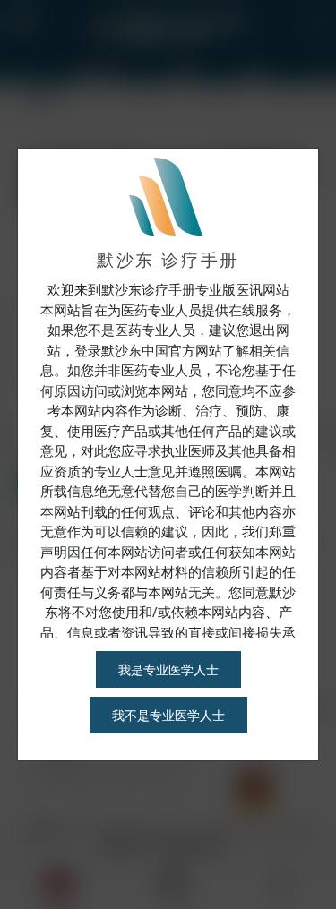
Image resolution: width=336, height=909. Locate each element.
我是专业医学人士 (168, 669)
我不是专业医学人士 (168, 715)
